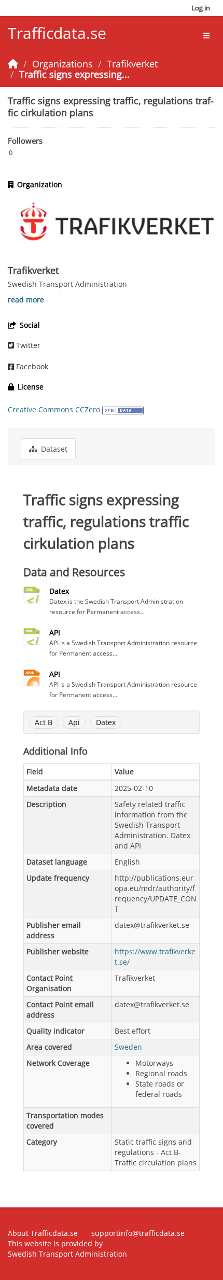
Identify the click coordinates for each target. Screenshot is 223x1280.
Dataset (53, 449)
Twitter (27, 345)
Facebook (31, 366)
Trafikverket (132, 64)
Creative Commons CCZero (54, 409)
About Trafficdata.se (43, 1233)
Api (74, 722)
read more (26, 299)
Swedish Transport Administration (67, 1254)
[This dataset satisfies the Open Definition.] (123, 409)
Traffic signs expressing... (74, 74)
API (54, 632)
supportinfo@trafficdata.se (138, 1233)
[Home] (13, 64)
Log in (200, 7)
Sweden (128, 1047)
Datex (59, 591)
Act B (43, 722)
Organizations (62, 64)
